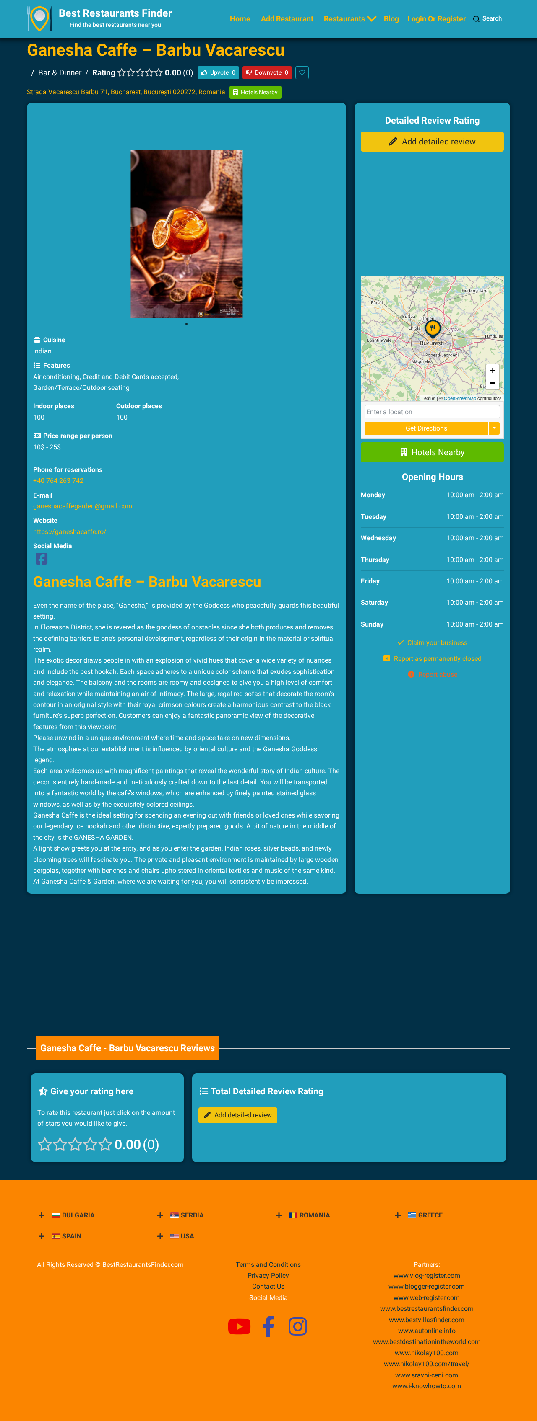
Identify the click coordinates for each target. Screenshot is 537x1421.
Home (240, 18)
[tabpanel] (186, 234)
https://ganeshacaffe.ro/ (70, 532)
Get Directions (426, 428)
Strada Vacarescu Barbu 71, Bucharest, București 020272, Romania (126, 92)
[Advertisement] (186, 128)
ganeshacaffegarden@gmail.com (82, 506)
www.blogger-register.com (426, 1286)
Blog (391, 18)
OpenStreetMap (460, 398)
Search (492, 18)
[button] (492, 370)
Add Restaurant (287, 18)
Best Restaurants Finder (115, 13)
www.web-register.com (427, 1298)
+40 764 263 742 (58, 481)
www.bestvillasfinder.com (426, 1320)
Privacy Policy (268, 1275)
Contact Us (268, 1286)
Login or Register (436, 18)
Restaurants (344, 18)
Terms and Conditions (268, 1265)
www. (427, 1331)
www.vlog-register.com (427, 1275)
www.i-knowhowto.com (426, 1386)
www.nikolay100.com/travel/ (427, 1364)
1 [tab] (186, 324)
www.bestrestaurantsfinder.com (427, 1309)
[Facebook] (41, 561)
